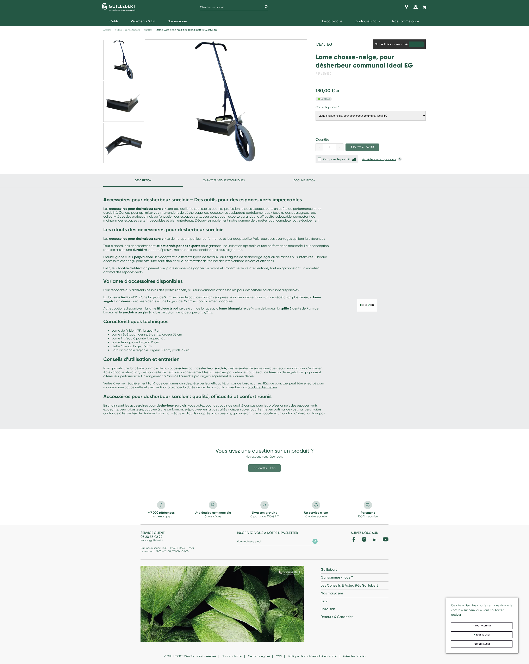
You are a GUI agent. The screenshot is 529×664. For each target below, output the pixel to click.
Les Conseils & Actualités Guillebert (349, 585)
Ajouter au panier (362, 147)
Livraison (328, 609)
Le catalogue (332, 21)
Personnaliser (482, 644)
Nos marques (177, 21)
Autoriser (416, 44)
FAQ (324, 601)
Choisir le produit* (327, 107)
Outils (118, 30)
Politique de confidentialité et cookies (312, 656)
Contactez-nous (367, 21)
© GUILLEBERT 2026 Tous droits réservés (190, 656)
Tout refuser (482, 635)
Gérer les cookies (354, 656)
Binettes (148, 30)
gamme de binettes (253, 220)
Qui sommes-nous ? (337, 577)
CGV (279, 656)
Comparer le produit (336, 159)
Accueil (107, 30)
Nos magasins (332, 593)
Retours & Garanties (337, 617)
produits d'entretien (262, 387)
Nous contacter (232, 656)
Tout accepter (482, 626)
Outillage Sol (132, 30)
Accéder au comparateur (379, 159)
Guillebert (329, 569)
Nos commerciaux (405, 21)
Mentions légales (259, 656)
